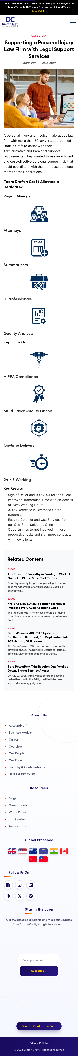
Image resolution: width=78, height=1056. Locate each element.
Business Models (20, 732)
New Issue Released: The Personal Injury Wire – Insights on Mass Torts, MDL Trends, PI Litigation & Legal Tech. (39, 7)
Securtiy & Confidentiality (27, 767)
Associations (18, 826)
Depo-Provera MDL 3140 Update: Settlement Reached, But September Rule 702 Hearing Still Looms (38, 637)
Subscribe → (39, 971)
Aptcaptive (18, 725)
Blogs (12, 798)
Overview (15, 746)
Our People (16, 753)
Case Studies (18, 805)
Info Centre (17, 819)
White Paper (17, 812)
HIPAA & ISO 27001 (22, 774)
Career (13, 739)
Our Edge (15, 760)
